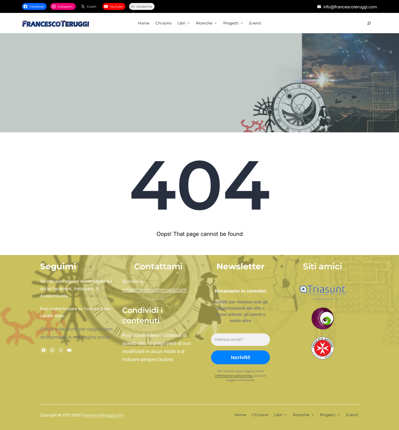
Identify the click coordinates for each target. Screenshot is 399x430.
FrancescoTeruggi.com (103, 415)
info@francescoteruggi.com (154, 289)
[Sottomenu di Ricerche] (216, 23)
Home (143, 23)
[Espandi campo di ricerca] (369, 23)
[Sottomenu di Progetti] (242, 23)
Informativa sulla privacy (234, 375)
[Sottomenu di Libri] (188, 23)
